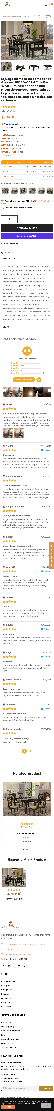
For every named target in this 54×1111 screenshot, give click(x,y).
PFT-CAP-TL (39, 201)
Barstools (5, 994)
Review (27, 17)
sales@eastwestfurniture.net (18, 954)
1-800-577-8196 (11, 949)
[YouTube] (19, 965)
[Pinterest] (14, 965)
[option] (27, 814)
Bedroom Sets (7, 998)
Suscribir (45, 1088)
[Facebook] (3, 965)
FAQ (3, 1035)
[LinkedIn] (24, 965)
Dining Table (6, 985)
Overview (6, 17)
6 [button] (32, 849)
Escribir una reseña (24, 379)
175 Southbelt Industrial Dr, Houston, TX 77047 (25, 944)
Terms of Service (8, 1047)
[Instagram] (9, 965)
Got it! (8, 1107)
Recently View (47, 16)
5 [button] (29, 849)
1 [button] (24, 75)
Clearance (5, 1002)
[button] (38, 379)
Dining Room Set (8, 981)
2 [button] (27, 75)
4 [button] (27, 849)
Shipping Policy (7, 1026)
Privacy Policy (7, 1043)
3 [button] (29, 75)
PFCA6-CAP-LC (14, 898)
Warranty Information (10, 1030)
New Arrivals (6, 1006)
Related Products (37, 16)
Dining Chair (6, 990)
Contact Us (6, 1022)
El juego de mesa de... (27, 833)
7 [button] (35, 849)
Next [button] (51, 68)
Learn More (30, 1104)
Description (16, 17)
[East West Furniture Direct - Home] (27, 925)
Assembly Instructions (10, 1039)
